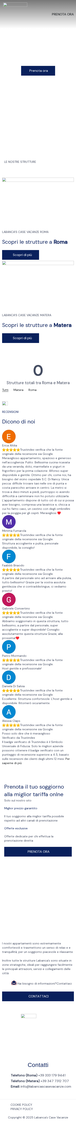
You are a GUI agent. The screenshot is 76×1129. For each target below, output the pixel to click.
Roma (32, 390)
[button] (38, 71)
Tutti (5, 390)
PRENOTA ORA (63, 14)
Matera (18, 390)
